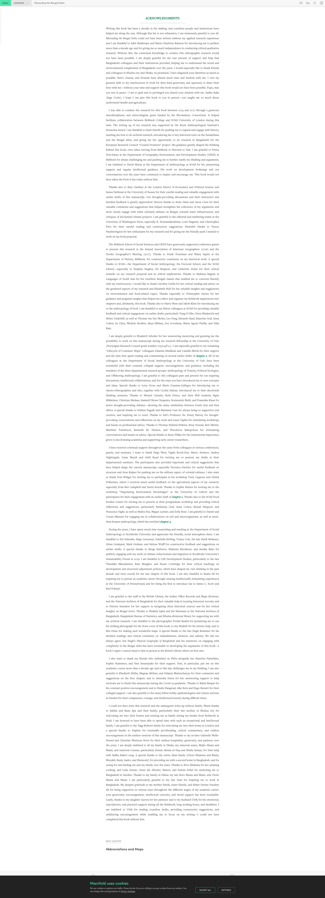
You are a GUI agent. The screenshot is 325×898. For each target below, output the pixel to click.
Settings (226, 890)
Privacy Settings (128, 891)
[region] (162, 419)
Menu (6, 3)
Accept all (205, 890)
